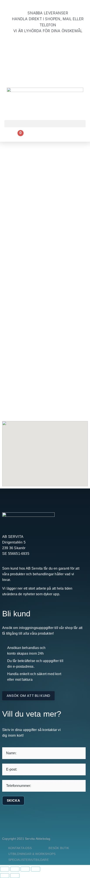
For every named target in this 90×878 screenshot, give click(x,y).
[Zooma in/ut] (4, 869)
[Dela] (25, 869)
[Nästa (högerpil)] (14, 875)
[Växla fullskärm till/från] (14, 869)
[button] (45, 123)
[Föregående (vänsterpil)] (4, 875)
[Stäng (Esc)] (35, 869)
